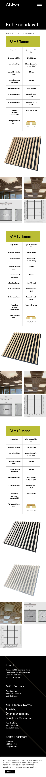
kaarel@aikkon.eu (12, 728)
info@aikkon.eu (16, 675)
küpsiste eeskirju (29, 767)
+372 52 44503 (14, 677)
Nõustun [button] (10, 772)
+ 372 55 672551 (12, 744)
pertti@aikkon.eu (12, 696)
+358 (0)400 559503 (13, 693)
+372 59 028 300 (12, 725)
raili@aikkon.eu (11, 746)
